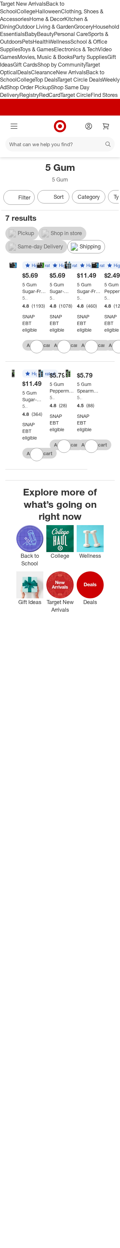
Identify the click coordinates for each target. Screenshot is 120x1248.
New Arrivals (71, 72)
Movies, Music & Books (45, 57)
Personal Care (71, 34)
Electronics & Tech (76, 49)
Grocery (83, 26)
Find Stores (104, 95)
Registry (29, 95)
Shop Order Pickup (28, 87)
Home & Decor (46, 19)
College (26, 11)
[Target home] (60, 126)
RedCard (49, 95)
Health (41, 41)
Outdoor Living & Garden (44, 26)
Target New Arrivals (23, 3)
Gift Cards (25, 64)
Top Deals (46, 79)
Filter (24, 197)
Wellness (59, 41)
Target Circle (75, 95)
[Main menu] (14, 126)
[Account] (88, 126)
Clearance (43, 72)
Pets (27, 41)
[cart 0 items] (106, 126)
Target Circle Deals (79, 79)
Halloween (48, 11)
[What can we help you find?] (60, 144)
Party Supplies (90, 57)
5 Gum (24, 298)
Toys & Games (37, 49)
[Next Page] (112, 198)
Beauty (45, 34)
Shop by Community (61, 64)
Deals (24, 72)
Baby (31, 34)
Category (89, 196)
